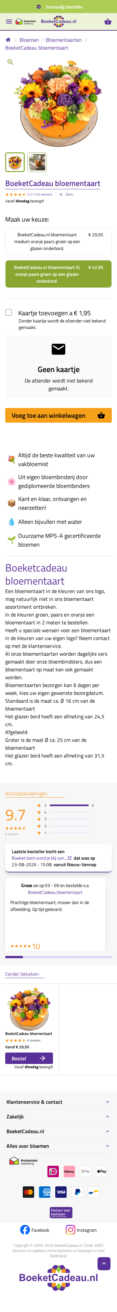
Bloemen (29, 40)
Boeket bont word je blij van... (39, 858)
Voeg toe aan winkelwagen (48, 415)
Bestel (19, 1058)
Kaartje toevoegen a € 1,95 (54, 313)
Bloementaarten (64, 40)
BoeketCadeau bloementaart (36, 48)
